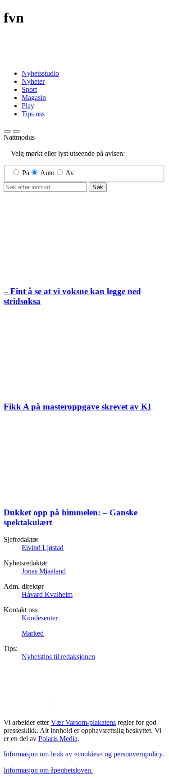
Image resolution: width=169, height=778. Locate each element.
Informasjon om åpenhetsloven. (48, 770)
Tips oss (33, 114)
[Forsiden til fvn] (84, 58)
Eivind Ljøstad (43, 547)
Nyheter (33, 81)
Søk (97, 187)
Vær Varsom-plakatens (83, 722)
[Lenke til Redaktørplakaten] (84, 703)
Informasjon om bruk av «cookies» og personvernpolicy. (84, 754)
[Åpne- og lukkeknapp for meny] (16, 131)
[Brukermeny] (7, 131)
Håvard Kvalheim (47, 594)
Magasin (34, 97)
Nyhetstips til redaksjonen (58, 656)
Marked (33, 633)
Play (28, 105)
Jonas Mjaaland (44, 571)
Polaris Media (58, 738)
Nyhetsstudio (40, 73)
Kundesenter (40, 618)
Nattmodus (19, 137)
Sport (29, 89)
